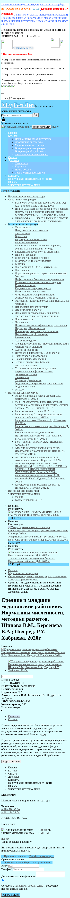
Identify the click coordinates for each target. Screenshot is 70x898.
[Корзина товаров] (3, 120)
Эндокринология (25, 386)
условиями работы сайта (29, 885)
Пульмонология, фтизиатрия (31, 334)
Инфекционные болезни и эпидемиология (39, 279)
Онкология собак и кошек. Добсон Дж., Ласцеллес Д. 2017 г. (38, 397)
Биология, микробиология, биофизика (37, 251)
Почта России (23, 169)
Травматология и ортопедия (31, 355)
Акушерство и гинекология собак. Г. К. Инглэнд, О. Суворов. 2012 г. (37, 486)
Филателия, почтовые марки (31, 154)
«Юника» (42, 829)
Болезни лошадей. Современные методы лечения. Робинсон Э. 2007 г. (38, 416)
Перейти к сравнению (38, 862)
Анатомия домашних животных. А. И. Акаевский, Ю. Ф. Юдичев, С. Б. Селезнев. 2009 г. (40, 478)
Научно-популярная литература (33, 138)
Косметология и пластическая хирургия (38, 282)
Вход (4, 98)
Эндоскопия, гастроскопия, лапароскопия (39, 383)
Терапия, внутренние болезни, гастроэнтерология (32, 363)
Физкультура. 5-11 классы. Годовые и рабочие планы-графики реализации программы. (41, 219)
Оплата (12, 157)
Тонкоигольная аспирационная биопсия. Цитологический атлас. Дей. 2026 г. (31, 560)
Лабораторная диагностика (30, 291)
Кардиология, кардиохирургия (33, 288)
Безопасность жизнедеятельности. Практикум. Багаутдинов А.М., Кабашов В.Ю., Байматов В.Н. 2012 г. (38, 435)
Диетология (22, 270)
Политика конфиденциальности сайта (30, 178)
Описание (14, 716)
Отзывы (13, 719)
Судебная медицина (26, 349)
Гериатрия (21, 236)
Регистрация (17, 98)
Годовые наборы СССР (28, 499)
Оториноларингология (28, 309)
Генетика (20, 263)
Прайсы (12, 181)
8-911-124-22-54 (10, 812)
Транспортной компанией (30, 172)
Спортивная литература (29, 141)
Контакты (14, 175)
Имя (4, 865)
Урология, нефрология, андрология (35, 368)
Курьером (20, 166)
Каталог (13, 135)
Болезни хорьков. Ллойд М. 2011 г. (35, 411)
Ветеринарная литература (30, 148)
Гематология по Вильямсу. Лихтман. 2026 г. (33, 514)
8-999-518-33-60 (10, 809)
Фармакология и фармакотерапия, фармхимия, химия (34, 373)
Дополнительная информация (18, 876)
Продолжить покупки (15, 856)
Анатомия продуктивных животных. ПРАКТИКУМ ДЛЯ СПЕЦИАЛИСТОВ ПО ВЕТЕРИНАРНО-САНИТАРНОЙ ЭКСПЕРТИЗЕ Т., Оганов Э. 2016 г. (41, 468)
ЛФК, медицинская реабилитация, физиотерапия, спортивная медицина (36, 296)
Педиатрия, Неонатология (30, 328)
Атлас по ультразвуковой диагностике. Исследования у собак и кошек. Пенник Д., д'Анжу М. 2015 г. (40, 450)
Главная (12, 132)
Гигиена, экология (25, 254)
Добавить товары (12, 862)
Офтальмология (24, 319)
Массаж (19, 389)
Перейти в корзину (41, 856)
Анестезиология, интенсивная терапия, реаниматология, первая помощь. (38, 247)
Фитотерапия (22, 233)
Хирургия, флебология (28, 380)
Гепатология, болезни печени (32, 257)
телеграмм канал (23, 47)
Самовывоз (21, 163)
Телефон (7, 869)
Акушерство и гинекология (31, 239)
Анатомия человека (26, 242)
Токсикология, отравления (30, 358)
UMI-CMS (44, 832)
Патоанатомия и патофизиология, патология (41, 325)
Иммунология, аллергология (31, 230)
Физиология (22, 377)
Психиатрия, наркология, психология (36, 331)
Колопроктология (25, 285)
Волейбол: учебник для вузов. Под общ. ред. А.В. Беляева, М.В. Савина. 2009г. (40, 204)
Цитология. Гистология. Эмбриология (37, 352)
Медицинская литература (30, 145)
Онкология (21, 322)
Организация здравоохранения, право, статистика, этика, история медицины (37, 314)
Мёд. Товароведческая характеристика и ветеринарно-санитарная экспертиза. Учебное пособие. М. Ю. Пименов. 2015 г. (41, 404)
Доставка (13, 160)
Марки (19, 496)
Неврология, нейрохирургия (31, 306)
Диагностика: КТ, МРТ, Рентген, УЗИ (37, 267)
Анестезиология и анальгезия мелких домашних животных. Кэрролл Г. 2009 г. (38, 459)
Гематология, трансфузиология (33, 260)
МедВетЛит (18, 105)
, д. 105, (20, 8)
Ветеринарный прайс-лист (30, 151)
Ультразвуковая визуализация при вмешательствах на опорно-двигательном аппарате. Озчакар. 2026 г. (38, 538)
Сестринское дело (25, 340)
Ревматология (23, 337)
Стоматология (23, 227)
